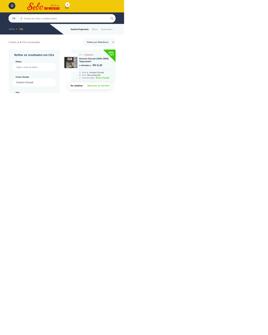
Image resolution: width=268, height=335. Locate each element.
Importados (106, 29)
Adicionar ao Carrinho (98, 86)
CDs (21, 29)
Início (12, 29)
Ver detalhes (76, 86)
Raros (95, 29)
